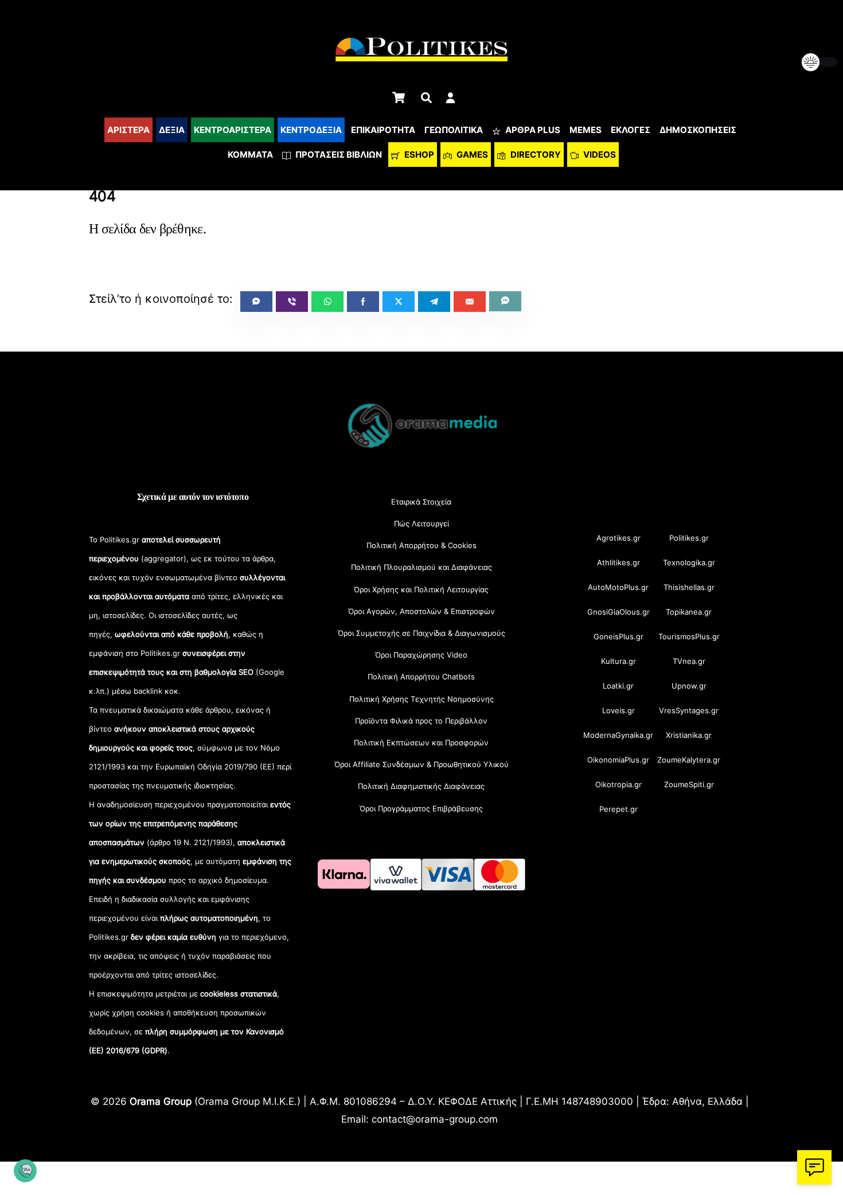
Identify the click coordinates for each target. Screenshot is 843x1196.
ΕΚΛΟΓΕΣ (630, 129)
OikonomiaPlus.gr (618, 759)
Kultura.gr (618, 661)
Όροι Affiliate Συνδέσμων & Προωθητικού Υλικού (421, 764)
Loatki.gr (618, 685)
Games (471, 154)
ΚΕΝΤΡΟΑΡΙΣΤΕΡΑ (232, 129)
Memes (585, 129)
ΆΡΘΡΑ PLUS (532, 129)
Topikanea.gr (689, 611)
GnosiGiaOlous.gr (618, 611)
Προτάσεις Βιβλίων (338, 154)
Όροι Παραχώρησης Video (421, 654)
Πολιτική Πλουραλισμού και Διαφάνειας (421, 567)
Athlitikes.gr (618, 562)
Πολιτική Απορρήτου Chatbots (421, 676)
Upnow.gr (689, 685)
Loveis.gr (618, 710)
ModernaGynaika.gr (618, 735)
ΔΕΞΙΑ (172, 129)
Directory (535, 154)
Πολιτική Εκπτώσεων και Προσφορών (421, 742)
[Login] (450, 98)
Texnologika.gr (689, 562)
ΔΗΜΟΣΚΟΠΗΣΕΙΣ (697, 129)
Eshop (418, 154)
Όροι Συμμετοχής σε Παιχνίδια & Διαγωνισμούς (421, 633)
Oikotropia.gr (618, 784)
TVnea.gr (689, 661)
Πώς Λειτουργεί (421, 523)
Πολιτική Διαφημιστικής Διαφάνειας (421, 786)
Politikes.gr (689, 537)
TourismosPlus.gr (689, 636)
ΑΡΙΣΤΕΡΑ (128, 129)
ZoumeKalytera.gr (688, 759)
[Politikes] (421, 446)
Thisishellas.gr (689, 587)
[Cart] (398, 97)
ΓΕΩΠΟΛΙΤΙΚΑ (453, 129)
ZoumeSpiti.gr (689, 784)
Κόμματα (250, 154)
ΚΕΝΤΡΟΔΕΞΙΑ (311, 129)
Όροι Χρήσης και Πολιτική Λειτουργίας (421, 589)
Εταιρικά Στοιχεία (421, 501)
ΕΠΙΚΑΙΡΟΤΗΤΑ (383, 129)
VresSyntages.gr (689, 710)
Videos (598, 154)
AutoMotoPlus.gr (618, 587)
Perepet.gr (618, 809)
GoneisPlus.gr (618, 636)
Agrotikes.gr (618, 537)
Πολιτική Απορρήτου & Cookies (421, 545)
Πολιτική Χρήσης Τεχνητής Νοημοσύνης (421, 698)
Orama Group (161, 1101)
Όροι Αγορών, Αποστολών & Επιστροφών (421, 611)
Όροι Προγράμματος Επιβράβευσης (421, 808)
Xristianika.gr (689, 735)
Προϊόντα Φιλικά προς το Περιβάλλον (421, 720)
